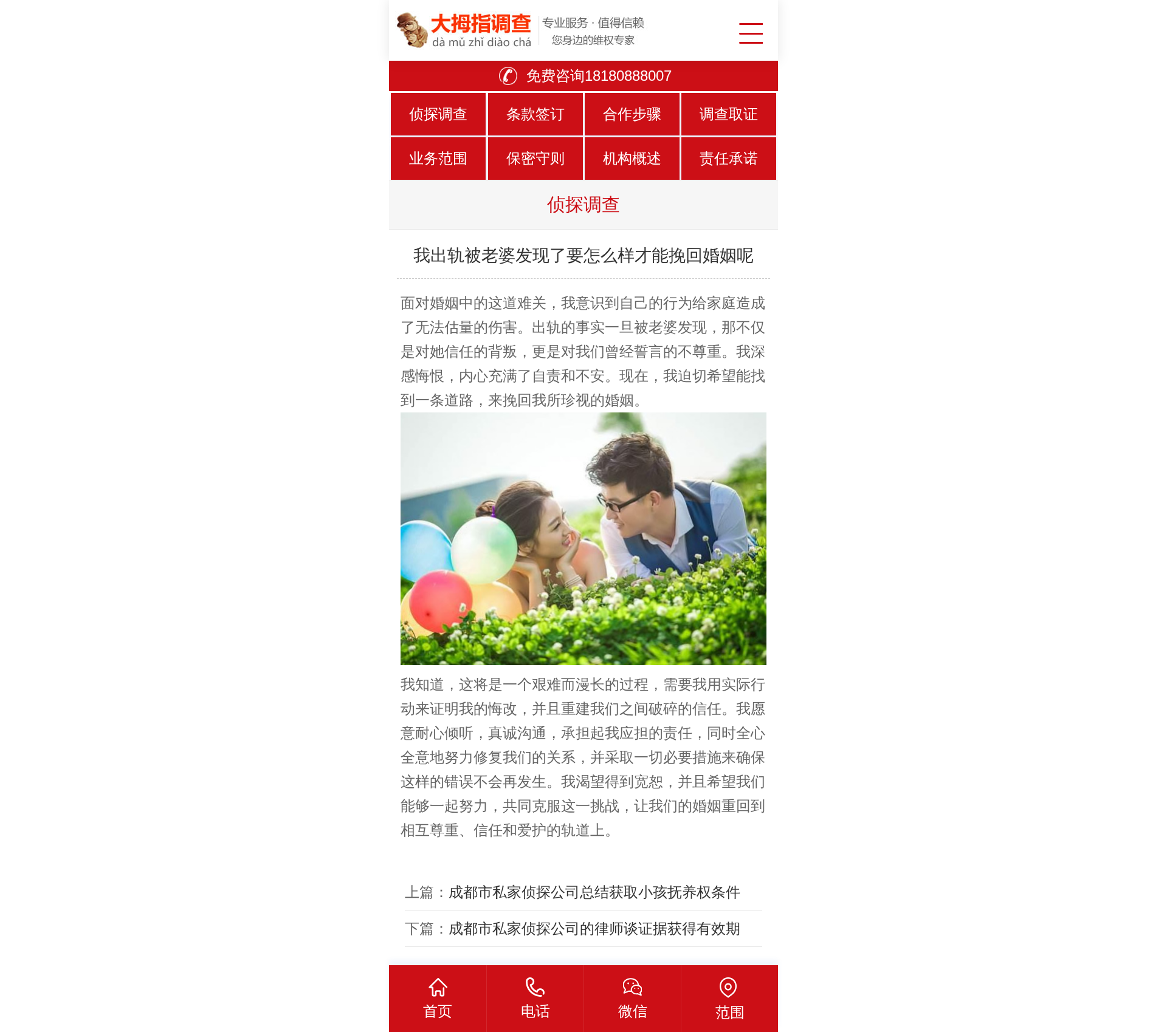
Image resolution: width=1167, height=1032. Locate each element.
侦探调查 (438, 114)
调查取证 (729, 114)
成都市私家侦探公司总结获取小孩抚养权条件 (594, 892)
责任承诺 (729, 158)
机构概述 (632, 158)
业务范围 (438, 158)
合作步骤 (632, 114)
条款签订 (535, 114)
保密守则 (535, 158)
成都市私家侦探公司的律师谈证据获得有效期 (594, 928)
